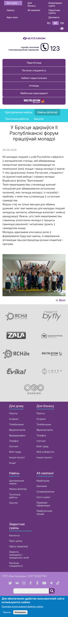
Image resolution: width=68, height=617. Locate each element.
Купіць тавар (34, 101)
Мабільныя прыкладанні (34, 93)
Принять (7, 612)
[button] (34, 295)
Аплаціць (34, 85)
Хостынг (13, 446)
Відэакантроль (17, 429)
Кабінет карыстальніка (34, 78)
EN (62, 23)
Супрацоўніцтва (45, 491)
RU (49, 23)
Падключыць (34, 62)
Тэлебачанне (16, 424)
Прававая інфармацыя (43, 504)
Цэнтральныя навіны (18, 112)
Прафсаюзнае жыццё (44, 512)
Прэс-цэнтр (15, 540)
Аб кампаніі (34, 10)
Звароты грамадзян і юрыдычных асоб (19, 554)
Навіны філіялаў (18, 488)
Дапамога (53, 17)
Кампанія (41, 486)
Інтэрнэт (14, 418)
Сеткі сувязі (43, 497)
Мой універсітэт (45, 451)
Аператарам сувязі (55, 4)
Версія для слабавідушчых (62, 28)
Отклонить (20, 612)
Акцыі (12, 462)
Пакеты (13, 413)
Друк (62, 300)
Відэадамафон (17, 435)
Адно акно (12, 17)
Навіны (10, 10)
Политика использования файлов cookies (22, 606)
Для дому (12, 2)
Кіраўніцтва (42, 480)
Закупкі (39, 118)
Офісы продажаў (18, 546)
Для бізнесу (32, 4)
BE (55, 23)
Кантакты (14, 535)
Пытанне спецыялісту (34, 70)
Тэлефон (14, 440)
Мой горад (15, 451)
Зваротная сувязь (54, 11)
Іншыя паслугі (17, 457)
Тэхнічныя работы (17, 118)
